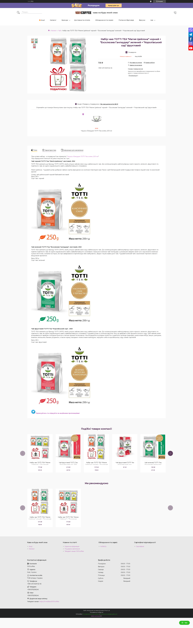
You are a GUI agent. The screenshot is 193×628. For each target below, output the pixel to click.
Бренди (65, 20)
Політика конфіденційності (108, 614)
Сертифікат (140, 546)
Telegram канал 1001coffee (74, 551)
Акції (30, 546)
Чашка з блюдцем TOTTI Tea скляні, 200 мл (96, 131)
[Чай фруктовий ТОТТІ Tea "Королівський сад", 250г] (68, 446)
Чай (59, 31)
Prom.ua (107, 610)
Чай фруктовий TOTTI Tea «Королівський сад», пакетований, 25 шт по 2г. (125, 464)
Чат (186, 623)
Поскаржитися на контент (91, 614)
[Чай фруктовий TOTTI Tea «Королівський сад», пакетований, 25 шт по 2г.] (124, 446)
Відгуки (142, 20)
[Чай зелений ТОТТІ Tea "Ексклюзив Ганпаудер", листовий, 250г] (153, 446)
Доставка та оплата (82, 20)
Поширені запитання (72, 549)
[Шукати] (18, 13)
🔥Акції (42, 20)
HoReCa (103, 546)
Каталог (53, 20)
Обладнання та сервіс (104, 20)
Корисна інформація (72, 546)
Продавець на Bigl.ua (96, 612)
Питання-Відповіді (126, 20)
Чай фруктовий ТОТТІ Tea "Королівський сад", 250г (68, 463)
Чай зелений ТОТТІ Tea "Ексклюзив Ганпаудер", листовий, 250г (153, 464)
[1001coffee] (83, 12)
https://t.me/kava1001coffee (49, 601)
